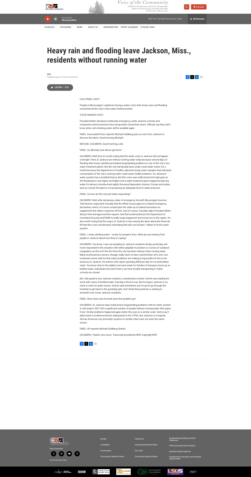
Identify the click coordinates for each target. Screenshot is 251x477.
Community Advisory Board (146, 457)
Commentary (105, 451)
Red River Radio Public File (180, 452)
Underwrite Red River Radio (146, 445)
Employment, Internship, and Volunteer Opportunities (185, 458)
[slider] (59, 19)
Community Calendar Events (112, 457)
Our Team (139, 451)
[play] (48, 19)
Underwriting (110, 27)
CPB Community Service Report (182, 446)
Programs (65, 27)
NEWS (79, 27)
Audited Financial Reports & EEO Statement (182, 439)
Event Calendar (129, 27)
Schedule (49, 27)
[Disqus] (125, 394)
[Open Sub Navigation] (56, 27)
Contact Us (139, 439)
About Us (93, 27)
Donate (200, 6)
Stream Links (148, 27)
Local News (105, 445)
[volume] (55, 19)
